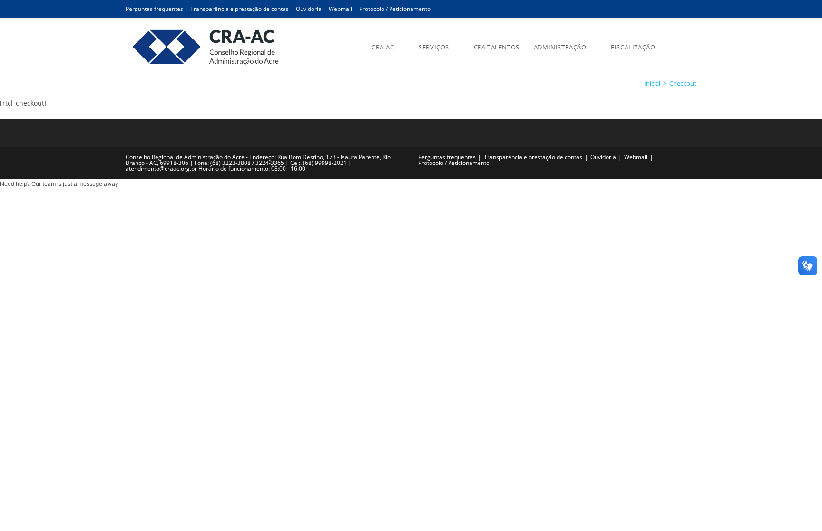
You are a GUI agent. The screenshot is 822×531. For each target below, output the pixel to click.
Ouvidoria (309, 9)
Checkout (682, 83)
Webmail (340, 9)
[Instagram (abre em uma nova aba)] (678, 9)
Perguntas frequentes (154, 9)
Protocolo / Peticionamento (395, 9)
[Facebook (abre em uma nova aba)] (665, 9)
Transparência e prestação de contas (239, 9)
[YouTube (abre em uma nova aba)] (690, 9)
